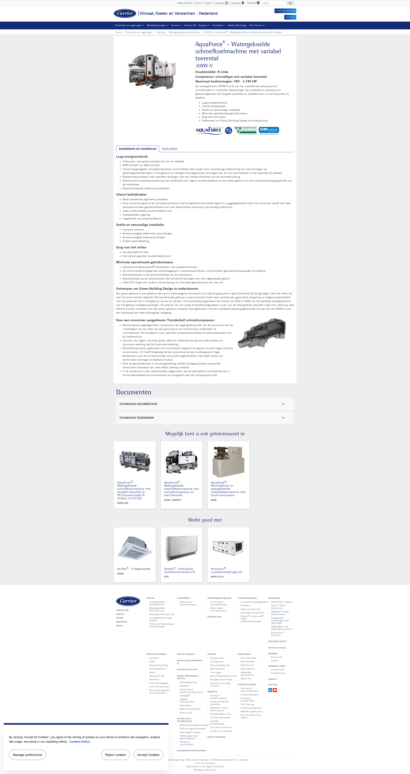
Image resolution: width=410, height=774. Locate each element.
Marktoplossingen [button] (156, 25)
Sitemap (243, 759)
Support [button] (202, 25)
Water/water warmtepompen (188, 603)
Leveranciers (278, 669)
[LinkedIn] (270, 689)
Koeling (160, 32)
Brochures (121, 622)
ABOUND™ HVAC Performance (280, 613)
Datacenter (156, 675)
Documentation (220, 665)
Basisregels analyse (190, 732)
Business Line (214, 617)
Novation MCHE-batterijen (219, 702)
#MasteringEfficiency (252, 711)
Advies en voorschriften (187, 743)
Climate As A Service (221, 731)
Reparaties (185, 705)
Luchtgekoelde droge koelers (160, 619)
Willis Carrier (247, 665)
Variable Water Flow (220, 714)
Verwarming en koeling (219, 598)
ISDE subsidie (217, 668)
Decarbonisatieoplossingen (190, 751)
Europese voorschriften (248, 699)
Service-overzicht (186, 654)
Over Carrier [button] (255, 25)
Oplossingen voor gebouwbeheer (189, 737)
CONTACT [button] (290, 17)
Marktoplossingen (156, 654)
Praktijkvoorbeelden (251, 707)
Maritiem (154, 679)
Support (211, 654)
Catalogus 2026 (277, 641)
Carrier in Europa (247, 684)
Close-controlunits (250, 609)
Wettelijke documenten (247, 673)
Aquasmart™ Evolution (278, 634)
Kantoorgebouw (157, 668)
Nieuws (119, 618)
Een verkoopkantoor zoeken (251, 716)
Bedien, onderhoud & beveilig (187, 677)
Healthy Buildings (236, 25)
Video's (119, 626)
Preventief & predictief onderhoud (191, 690)
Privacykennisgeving (173, 759)
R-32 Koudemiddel (220, 717)
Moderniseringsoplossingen (191, 725)
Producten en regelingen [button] (128, 25)
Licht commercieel (159, 686)
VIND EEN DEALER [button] (285, 11)
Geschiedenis (248, 668)
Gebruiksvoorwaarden (198, 759)
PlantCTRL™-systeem (282, 602)
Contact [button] (208, 3)
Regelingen (274, 598)
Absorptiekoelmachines (160, 614)
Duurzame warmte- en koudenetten (159, 691)
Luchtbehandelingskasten (252, 602)
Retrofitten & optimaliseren (184, 720)
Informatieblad (248, 658)
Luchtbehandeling (247, 598)
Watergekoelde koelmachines (184, 32)
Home (118, 32)
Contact (120, 614)
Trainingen (216, 672)
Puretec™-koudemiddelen (218, 696)
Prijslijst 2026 (277, 648)
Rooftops (245, 605)
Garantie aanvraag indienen (220, 684)
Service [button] (175, 25)
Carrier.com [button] (221, 3)
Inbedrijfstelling (188, 682)
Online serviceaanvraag (189, 661)
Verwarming (183, 598)
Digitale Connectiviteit (187, 700)
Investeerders (278, 673)
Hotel (152, 661)
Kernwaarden (248, 661)
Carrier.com (122, 610)
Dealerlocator (217, 658)
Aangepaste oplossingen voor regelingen (280, 620)
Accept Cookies (148, 755)
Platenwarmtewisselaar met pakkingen (160, 625)
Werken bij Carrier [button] (184, 3)
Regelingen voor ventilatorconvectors (282, 627)
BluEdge (185, 695)
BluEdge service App (187, 669)
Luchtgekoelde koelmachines (157, 603)
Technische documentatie (138, 404)
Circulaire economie (221, 727)
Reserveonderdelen (190, 708)
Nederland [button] (238, 3)
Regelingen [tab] (169, 148)
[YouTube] (275, 689)
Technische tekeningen (136, 417)
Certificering (247, 704)
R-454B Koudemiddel (217, 722)
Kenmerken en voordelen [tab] (137, 148)
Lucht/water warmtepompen (218, 603)
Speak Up (246, 678)
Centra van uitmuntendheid (249, 689)
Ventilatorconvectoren (252, 612)
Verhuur (190, 26)
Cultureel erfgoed (158, 683)
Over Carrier (244, 654)
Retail (152, 672)
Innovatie (212, 692)
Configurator (217, 661)
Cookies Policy (79, 741)
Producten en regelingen (138, 32)
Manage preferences (205, 769)
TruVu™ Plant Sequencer (278, 606)
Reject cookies (115, 755)
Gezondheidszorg (158, 665)
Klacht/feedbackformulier (221, 675)
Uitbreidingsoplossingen (191, 728)
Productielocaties (250, 694)
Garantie (184, 685)
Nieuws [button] (198, 3)
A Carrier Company (205, 763)
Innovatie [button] (217, 25)
